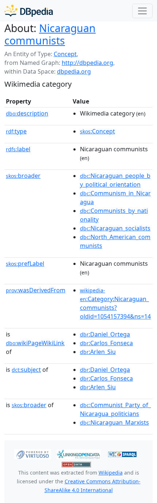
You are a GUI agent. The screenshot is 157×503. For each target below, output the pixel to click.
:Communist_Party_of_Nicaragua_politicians (115, 409)
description (27, 113)
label (18, 149)
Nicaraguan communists (50, 34)
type (16, 131)
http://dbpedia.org (87, 63)
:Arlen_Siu (98, 352)
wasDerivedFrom (35, 290)
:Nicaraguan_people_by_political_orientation (115, 180)
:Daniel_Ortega (105, 334)
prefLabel (25, 264)
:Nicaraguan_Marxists (114, 422)
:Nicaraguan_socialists (115, 228)
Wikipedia (111, 472)
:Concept (97, 131)
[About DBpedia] (28, 11)
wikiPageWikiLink (35, 343)
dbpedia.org (74, 71)
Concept (65, 54)
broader (23, 176)
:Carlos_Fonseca (106, 343)
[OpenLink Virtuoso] (32, 454)
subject (26, 370)
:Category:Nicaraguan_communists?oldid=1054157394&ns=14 (115, 303)
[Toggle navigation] (142, 11)
